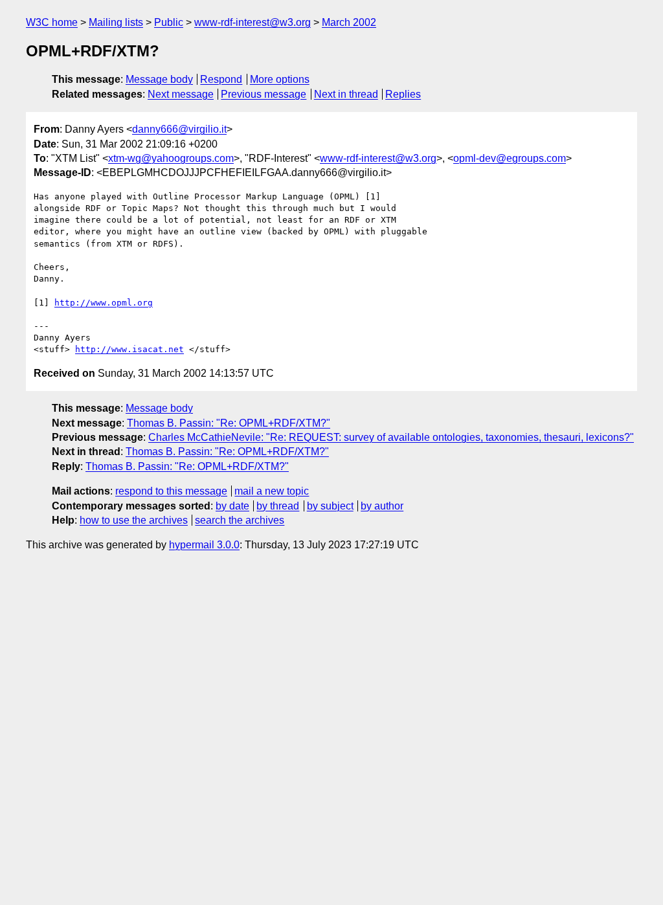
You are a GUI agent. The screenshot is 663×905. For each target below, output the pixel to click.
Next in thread (346, 94)
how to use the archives (134, 520)
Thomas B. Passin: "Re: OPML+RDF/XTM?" (228, 423)
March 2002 (349, 22)
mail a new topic (271, 491)
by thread (277, 505)
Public (168, 22)
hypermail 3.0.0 (204, 544)
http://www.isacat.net (129, 349)
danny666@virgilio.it (179, 129)
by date (232, 505)
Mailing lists (116, 22)
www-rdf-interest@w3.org (252, 22)
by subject (330, 505)
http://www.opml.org (103, 302)
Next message (181, 94)
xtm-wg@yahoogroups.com (171, 158)
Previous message (263, 94)
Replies (403, 94)
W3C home (52, 22)
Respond (221, 79)
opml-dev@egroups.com (509, 158)
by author (382, 505)
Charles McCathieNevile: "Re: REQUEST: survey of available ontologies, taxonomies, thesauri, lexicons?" (391, 437)
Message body (159, 79)
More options (279, 79)
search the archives (239, 520)
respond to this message (171, 491)
